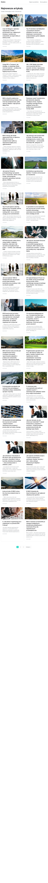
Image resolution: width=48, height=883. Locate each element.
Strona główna (43, 2)
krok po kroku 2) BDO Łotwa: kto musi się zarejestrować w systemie (11, 493)
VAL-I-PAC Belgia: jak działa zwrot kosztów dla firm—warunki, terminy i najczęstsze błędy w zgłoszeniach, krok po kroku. (35, 68)
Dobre (3, 2)
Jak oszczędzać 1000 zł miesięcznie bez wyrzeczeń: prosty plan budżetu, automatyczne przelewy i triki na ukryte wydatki (11, 281)
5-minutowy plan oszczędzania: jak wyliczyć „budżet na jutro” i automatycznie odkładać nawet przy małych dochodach (35, 390)
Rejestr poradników (34, 2)
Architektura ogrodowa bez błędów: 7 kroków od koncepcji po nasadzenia (35, 172)
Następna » (28, 547)
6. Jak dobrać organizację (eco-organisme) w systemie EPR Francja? (12, 523)
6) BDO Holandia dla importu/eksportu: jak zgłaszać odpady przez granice (35, 493)
